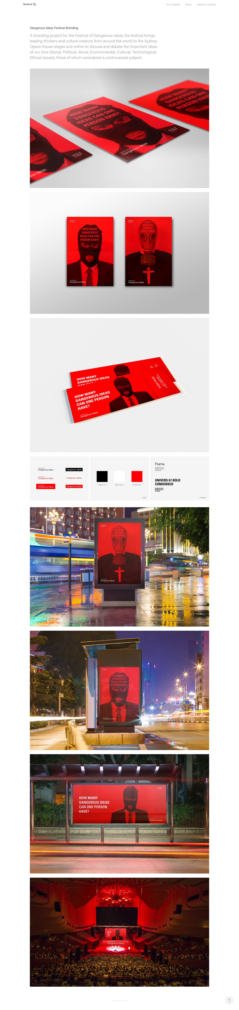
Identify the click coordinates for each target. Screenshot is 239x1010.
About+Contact (206, 4)
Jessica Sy (29, 4)
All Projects (173, 4)
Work (188, 4)
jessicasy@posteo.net (119, 1000)
